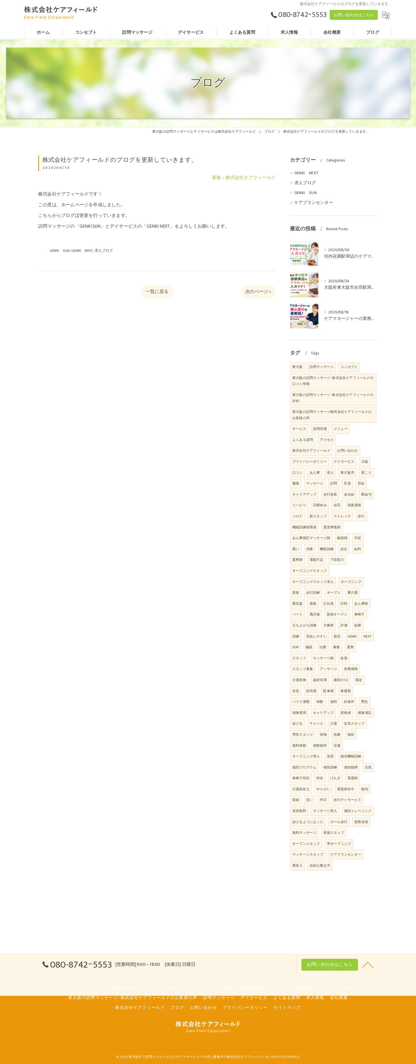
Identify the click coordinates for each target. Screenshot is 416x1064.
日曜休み (320, 505)
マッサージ (314, 483)
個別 (364, 789)
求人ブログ (104, 250)
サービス (299, 429)
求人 (330, 472)
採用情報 (320, 429)
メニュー (341, 429)
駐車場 (328, 691)
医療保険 (351, 669)
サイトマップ (287, 1008)
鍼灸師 (342, 538)
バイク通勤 (301, 702)
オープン (334, 592)
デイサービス (344, 461)
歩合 (343, 549)
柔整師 (297, 560)
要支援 (297, 603)
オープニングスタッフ (309, 571)
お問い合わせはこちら (354, 15)
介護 (333, 723)
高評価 (315, 614)
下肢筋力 (337, 560)
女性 (295, 691)
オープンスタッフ (306, 844)
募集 (336, 647)
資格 (313, 603)
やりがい (323, 789)
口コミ (297, 472)
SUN (295, 647)
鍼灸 (309, 647)
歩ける (297, 723)
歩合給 (349, 494)
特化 (319, 778)
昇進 (347, 483)
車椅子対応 (301, 778)
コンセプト (349, 367)
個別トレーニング (358, 811)
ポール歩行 (339, 822)
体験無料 (320, 745)
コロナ (297, 516)
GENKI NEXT (82, 250)
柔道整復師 (332, 527)
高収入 (297, 865)
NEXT (368, 636)
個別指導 (351, 767)
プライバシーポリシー (309, 461)
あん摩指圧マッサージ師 (311, 538)
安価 (337, 745)
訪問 (333, 483)
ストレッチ (342, 516)
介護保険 (299, 680)
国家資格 (354, 505)
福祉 (351, 734)
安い (309, 800)
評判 (343, 603)
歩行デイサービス (347, 800)
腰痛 (295, 483)
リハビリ (299, 505)
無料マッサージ (304, 832)
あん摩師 (361, 603)
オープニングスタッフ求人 (313, 582)
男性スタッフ (302, 734)
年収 (357, 538)
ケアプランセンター (313, 202)
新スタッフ (318, 516)
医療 (357, 625)
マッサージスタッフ (307, 854)
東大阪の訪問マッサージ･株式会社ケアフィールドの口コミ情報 (333, 381)
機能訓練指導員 (304, 527)
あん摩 (315, 472)
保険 (323, 734)
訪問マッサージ (322, 367)
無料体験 (299, 745)
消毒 (309, 549)
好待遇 (311, 691)
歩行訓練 (313, 592)
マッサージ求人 (325, 811)
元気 (368, 767)
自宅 (337, 505)
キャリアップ (323, 713)
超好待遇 (320, 680)
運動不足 (316, 560)
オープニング (351, 582)
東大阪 (297, 367)
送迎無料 (299, 811)
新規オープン (337, 614)
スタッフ (299, 658)
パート (297, 614)
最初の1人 (341, 680)
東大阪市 (347, 472)
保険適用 (299, 713)
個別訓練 (330, 767)
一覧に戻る (157, 291)
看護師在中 (345, 789)
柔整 (350, 647)
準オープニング (339, 844)
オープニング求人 (306, 756)
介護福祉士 (301, 789)
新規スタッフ (333, 832)
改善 (343, 658)
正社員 (328, 603)
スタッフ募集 (302, 669)
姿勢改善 (361, 822)
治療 (322, 647)
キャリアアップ (304, 494)
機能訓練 (327, 549)
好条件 (349, 702)
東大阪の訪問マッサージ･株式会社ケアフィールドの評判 (333, 398)
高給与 (366, 494)
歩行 (361, 516)
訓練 (295, 636)
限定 (358, 680)
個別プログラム (304, 767)
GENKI (352, 636)
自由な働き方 (320, 865)
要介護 (353, 592)
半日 (323, 800)
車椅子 (359, 614)
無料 (333, 702)
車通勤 (345, 691)
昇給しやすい (316, 636)
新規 (295, 592)
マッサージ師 (323, 658)
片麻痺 (328, 625)
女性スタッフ (354, 723)
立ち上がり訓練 (304, 625)
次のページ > (258, 291)
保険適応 (365, 713)
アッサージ (328, 669)
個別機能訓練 (350, 756)
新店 (337, 636)
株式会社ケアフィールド (311, 450)
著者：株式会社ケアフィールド (244, 177)
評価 (343, 625)
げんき (335, 778)
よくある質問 (302, 440)
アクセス (327, 440)
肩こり (366, 472)
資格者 (345, 713)
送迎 (330, 756)
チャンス (316, 723)
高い (295, 549)
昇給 (361, 483)
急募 (337, 734)
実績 (295, 800)
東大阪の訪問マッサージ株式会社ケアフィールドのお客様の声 (332, 415)
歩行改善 (330, 494)
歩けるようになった (307, 822)
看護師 (353, 778)
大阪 (364, 461)
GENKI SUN (60, 250)
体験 (319, 702)
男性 (364, 702)
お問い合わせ (347, 450)
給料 (357, 549)
